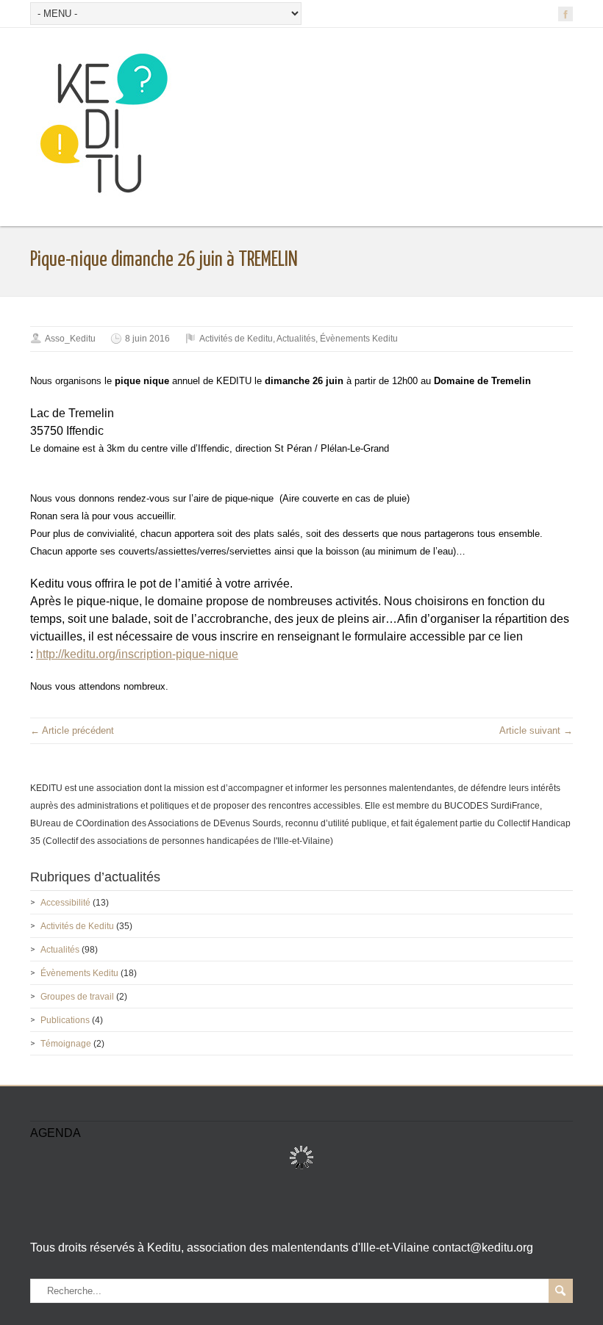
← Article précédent (72, 730)
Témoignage (65, 1044)
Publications (65, 1020)
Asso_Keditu (70, 338)
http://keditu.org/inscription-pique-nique (137, 654)
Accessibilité (65, 903)
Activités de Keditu (236, 338)
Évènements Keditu (359, 338)
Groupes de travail (77, 997)
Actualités (295, 338)
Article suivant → (536, 730)
